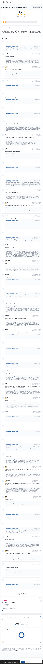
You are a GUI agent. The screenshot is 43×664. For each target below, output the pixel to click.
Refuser (27, 661)
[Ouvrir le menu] (41, 2)
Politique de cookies (34, 661)
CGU (17, 662)
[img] (9, 27)
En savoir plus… (16, 650)
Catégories (14, 662)
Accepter (23, 661)
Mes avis (9, 662)
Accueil (5, 662)
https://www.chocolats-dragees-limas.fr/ (10, 611)
